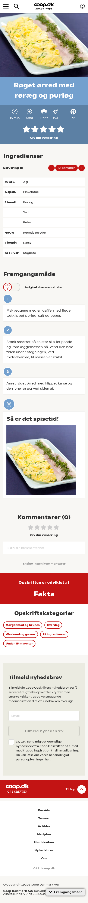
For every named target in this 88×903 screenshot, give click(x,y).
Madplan (44, 834)
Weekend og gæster (20, 634)
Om (44, 858)
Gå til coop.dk (44, 868)
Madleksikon (44, 842)
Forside (44, 810)
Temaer (44, 818)
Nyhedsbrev (44, 850)
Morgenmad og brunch (23, 625)
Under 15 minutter (19, 643)
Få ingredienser (54, 634)
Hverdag (53, 625)
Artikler (44, 826)
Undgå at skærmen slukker (43, 287)
